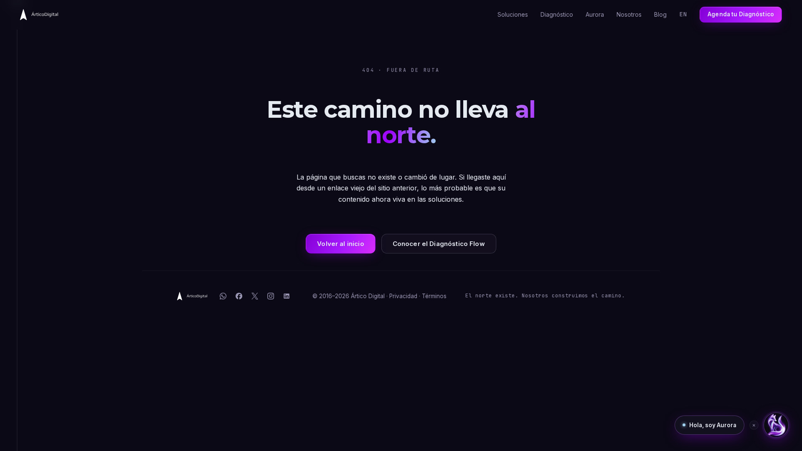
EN (683, 14)
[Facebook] (239, 296)
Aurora (595, 14)
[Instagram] (270, 296)
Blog (660, 14)
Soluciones (512, 14)
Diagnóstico (557, 14)
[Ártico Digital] (192, 296)
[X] (254, 296)
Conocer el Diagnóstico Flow (439, 244)
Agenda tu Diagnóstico (741, 14)
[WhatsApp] (223, 296)
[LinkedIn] (286, 296)
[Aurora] (776, 425)
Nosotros (629, 14)
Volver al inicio (340, 244)
